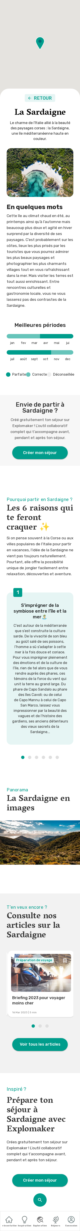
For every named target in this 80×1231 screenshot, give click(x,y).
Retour (43, 98)
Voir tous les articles (40, 1044)
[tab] (9, 1221)
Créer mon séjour (40, 452)
